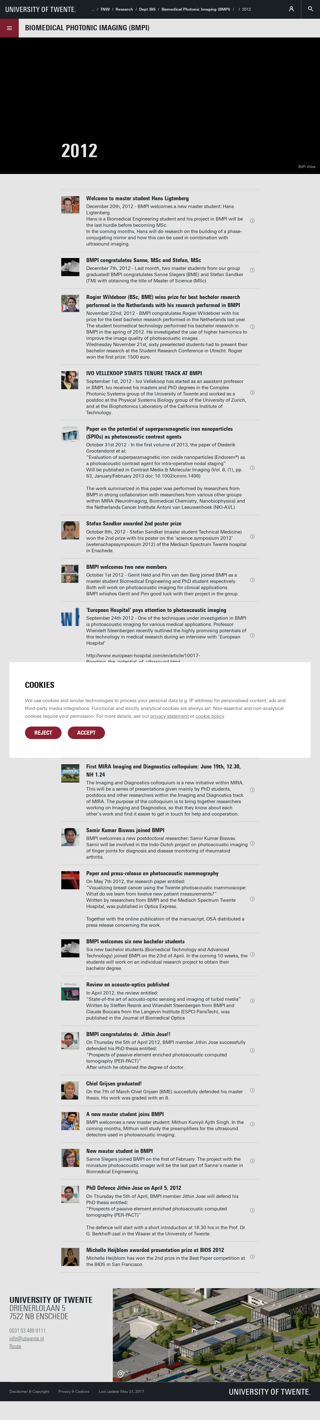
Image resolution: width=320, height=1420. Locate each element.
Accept (86, 732)
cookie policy (210, 716)
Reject (43, 732)
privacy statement (169, 716)
